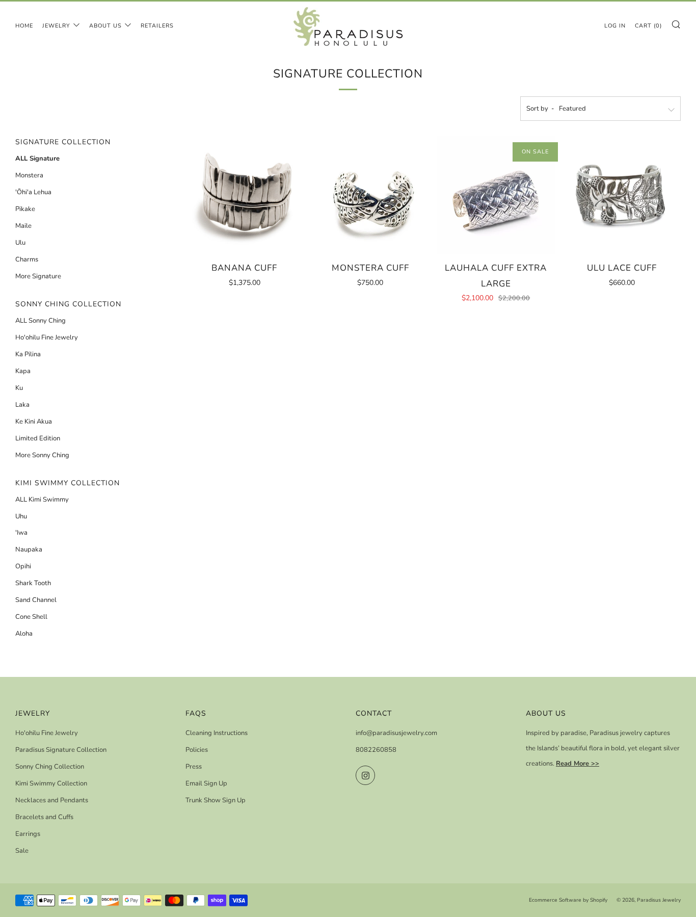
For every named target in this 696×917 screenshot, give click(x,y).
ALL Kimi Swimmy (42, 499)
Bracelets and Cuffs (44, 817)
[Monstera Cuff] (370, 195)
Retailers (157, 26)
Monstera (29, 175)
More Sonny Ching (42, 455)
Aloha (24, 633)
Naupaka (28, 549)
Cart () (648, 26)
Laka (22, 404)
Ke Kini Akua (33, 421)
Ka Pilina (28, 354)
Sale (22, 850)
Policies (196, 749)
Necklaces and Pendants (51, 800)
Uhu (21, 516)
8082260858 (376, 749)
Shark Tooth (33, 583)
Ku (19, 387)
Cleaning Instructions (216, 733)
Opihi (23, 566)
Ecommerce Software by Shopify (568, 900)
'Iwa (21, 532)
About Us (105, 26)
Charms (26, 259)
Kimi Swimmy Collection (51, 783)
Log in (615, 26)
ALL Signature (37, 158)
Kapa (23, 371)
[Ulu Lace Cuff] (622, 195)
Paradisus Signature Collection (60, 749)
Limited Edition (37, 438)
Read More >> (577, 763)
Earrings (27, 834)
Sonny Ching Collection (49, 766)
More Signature (38, 276)
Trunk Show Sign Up (215, 800)
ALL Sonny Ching (40, 320)
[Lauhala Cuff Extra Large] (496, 195)
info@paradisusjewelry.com (396, 733)
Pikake (25, 209)
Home (24, 26)
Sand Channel (36, 600)
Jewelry (56, 26)
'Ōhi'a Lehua (33, 192)
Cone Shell (31, 616)
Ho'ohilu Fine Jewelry (46, 337)
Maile (23, 225)
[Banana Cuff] (244, 195)
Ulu (20, 242)
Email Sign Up (206, 783)
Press (193, 766)
